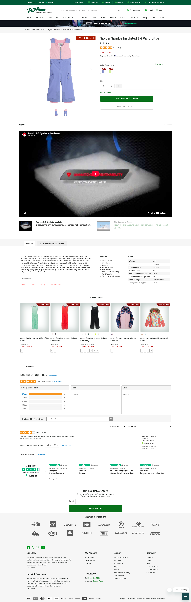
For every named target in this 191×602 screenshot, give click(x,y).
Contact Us (150, 573)
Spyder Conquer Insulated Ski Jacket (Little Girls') (124, 339)
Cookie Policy (119, 576)
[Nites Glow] (112, 334)
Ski (57, 17)
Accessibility (118, 563)
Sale (161, 17)
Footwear (83, 17)
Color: (107, 65)
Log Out (88, 563)
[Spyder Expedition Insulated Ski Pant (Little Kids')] (94, 317)
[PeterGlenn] (39, 10)
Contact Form (98, 581)
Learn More (31, 567)
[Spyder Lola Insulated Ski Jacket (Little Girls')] (154, 317)
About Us (149, 557)
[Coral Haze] (92, 334)
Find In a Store (105, 92)
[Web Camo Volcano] (55, 334)
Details (29, 243)
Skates (123, 17)
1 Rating (118, 47)
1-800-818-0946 (94, 578)
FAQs (116, 566)
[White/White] (85, 334)
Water (113, 17)
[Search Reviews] (111, 419)
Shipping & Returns (121, 557)
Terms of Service (120, 579)
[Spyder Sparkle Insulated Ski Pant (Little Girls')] (34, 317)
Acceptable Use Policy (122, 573)
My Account (89, 557)
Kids (50, 17)
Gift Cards (117, 560)
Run (94, 17)
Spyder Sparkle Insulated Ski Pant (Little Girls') (34, 339)
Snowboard (68, 17)
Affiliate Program (152, 569)
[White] (98, 334)
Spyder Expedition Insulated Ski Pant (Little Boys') (64, 339)
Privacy (116, 569)
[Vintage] (22, 334)
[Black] (82, 334)
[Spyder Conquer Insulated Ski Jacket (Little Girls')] (125, 317)
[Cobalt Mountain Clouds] (88, 334)
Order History (90, 560)
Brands (134, 17)
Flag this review (66, 445)
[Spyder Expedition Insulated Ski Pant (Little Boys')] (65, 317)
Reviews (30, 366)
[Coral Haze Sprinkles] (142, 334)
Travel (103, 17)
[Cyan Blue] (102, 334)
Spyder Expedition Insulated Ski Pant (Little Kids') (93, 339)
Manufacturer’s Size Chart (52, 243)
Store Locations (152, 566)
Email (72, 501)
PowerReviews (53, 375)
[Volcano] (52, 334)
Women (39, 17)
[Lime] (95, 334)
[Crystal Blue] (145, 334)
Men (29, 17)
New (153, 17)
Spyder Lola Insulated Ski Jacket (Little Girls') (154, 339)
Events (149, 560)
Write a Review (57, 381)
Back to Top (40, 454)
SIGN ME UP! (95, 508)
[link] (95, 23)
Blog (144, 17)
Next (91, 70)
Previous (30, 70)
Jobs (148, 563)
